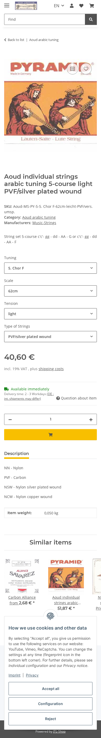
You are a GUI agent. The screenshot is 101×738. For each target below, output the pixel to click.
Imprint (14, 675)
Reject (50, 718)
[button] (71, 6)
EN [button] (56, 6)
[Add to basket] (8, 56)
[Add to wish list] (86, 68)
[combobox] (50, 268)
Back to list (16, 39)
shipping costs (51, 368)
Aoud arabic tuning (39, 217)
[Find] (91, 19)
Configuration (50, 703)
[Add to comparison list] (72, 68)
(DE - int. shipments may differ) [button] (29, 396)
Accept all (50, 688)
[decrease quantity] (10, 419)
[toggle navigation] (6, 3)
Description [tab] (16, 453)
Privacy (32, 675)
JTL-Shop (59, 731)
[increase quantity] (91, 419)
